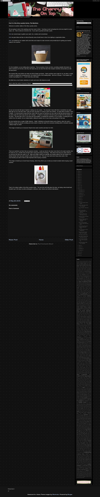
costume (78, 367)
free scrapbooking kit (80, 399)
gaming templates (83, 404)
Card (90, 272)
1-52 (78, 261)
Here (10, 34)
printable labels (85, 442)
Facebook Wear (88, 286)
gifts (79, 405)
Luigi (90, 309)
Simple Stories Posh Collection (81, 330)
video (83, 473)
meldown (84, 420)
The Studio (86, 340)
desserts (80, 372)
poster (78, 441)
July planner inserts (79, 301)
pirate (90, 437)
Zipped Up (82, 349)
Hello (81, 297)
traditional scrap (88, 468)
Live (86, 306)
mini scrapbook (83, 423)
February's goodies (80, 290)
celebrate (85, 361)
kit (82, 417)
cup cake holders (79, 369)
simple (80, 456)
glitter (81, 405)
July (90, 300)
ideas (80, 413)
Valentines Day (81, 346)
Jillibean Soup (88, 300)
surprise (86, 461)
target (85, 462)
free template (79, 400)
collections (89, 365)
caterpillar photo (81, 361)
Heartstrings (84, 296)
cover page (87, 367)
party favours (87, 434)
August (80, 196)
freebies (85, 402)
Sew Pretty (89, 328)
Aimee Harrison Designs (81, 265)
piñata (86, 438)
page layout (79, 430)
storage (84, 460)
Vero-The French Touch (87, 346)
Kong (84, 303)
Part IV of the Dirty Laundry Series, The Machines (83, 211)
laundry (81, 418)
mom (79, 424)
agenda (88, 350)
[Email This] (24, 201)
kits (84, 417)
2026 (79, 171)
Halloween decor (79, 296)
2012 (79, 255)
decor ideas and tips (88, 370)
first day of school (82, 386)
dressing (81, 380)
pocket (83, 440)
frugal (77, 403)
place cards (78, 439)
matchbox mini (79, 420)
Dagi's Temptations (80, 278)
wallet (79, 475)
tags (77, 462)
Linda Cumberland (81, 305)
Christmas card (82, 275)
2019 (79, 182)
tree (82, 470)
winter (84, 476)
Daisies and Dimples (87, 278)
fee (82, 385)
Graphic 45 (80, 295)
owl (83, 429)
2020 (79, 180)
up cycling (89, 472)
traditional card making (80, 468)
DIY (84, 277)
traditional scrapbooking (81, 469)
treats (81, 470)
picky (82, 437)
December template (85, 279)
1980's (87, 261)
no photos (78, 427)
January (80, 250)
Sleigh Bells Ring (88, 331)
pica (80, 437)
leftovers (84, 419)
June (80, 199)
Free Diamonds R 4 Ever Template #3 (83, 230)
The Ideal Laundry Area (83, 234)
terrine (82, 465)
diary (88, 372)
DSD (86, 277)
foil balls (86, 386)
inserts (82, 414)
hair (77, 406)
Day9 (78, 279)
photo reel (80, 436)
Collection (82, 276)
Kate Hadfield (89, 301)
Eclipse (80, 285)
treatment (78, 470)
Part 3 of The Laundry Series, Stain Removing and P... (83, 223)
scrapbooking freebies (81, 454)
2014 (79, 252)
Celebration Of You (85, 273)
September (81, 194)
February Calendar (79, 288)
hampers (82, 406)
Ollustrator (55, 494)
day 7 (81, 370)
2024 (79, 174)
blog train (82, 356)
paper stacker (79, 434)
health (90, 406)
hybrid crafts (87, 411)
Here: (10, 40)
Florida (87, 290)
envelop (78, 382)
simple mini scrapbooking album (86, 456)
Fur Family (88, 291)
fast (77, 384)
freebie (80, 402)
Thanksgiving (79, 337)
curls (88, 369)
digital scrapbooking (82, 374)
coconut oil (83, 365)
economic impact (82, 381)
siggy (77, 456)
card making (88, 359)
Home (41, 240)
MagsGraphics (83, 311)
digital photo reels (82, 373)
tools (85, 467)
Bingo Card (78, 271)
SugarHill (90, 335)
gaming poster (79, 404)
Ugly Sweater (86, 344)
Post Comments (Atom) (45, 244)
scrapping (86, 454)
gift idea (88, 404)
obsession (84, 427)
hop (80, 409)
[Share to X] (27, 201)
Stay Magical (82, 334)
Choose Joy (79, 274)
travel (87, 469)
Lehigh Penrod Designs (86, 304)
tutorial (87, 470)
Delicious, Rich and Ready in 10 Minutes (83, 217)
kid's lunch (89, 416)
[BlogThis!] (25, 201)
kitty (85, 417)
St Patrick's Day (88, 333)
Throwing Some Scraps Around (84, 342)
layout (84, 418)
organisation (89, 428)
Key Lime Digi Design (81, 302)
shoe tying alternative (82, 455)
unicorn (87, 471)
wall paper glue (83, 474)
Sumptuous (85, 336)
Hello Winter (83, 297)
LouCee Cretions (80, 308)
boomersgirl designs (85, 357)
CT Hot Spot (87, 272)
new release (89, 425)
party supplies (81, 435)
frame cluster (80, 387)
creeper (85, 368)
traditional (89, 467)
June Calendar (85, 301)
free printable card (86, 396)
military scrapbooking (80, 421)
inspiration (86, 414)
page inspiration (88, 429)
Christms (90, 275)
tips (81, 467)
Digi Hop (82, 280)
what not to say (84, 475)
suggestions (86, 460)
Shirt (84, 329)
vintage (85, 473)
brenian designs (88, 358)
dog (77, 379)
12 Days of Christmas (82, 261)
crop (87, 368)
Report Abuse (80, 165)
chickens (78, 363)
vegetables (80, 473)
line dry (87, 419)
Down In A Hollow (80, 284)
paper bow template (88, 431)
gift (86, 404)
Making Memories (83, 312)
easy (77, 381)
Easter (88, 284)
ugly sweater (84, 471)
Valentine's (86, 345)
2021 (79, 179)
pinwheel (84, 437)
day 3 (79, 370)
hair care (79, 406)
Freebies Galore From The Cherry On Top (83, 214)
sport (84, 458)
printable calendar (79, 442)
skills (88, 457)
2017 (79, 185)
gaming (90, 403)
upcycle (78, 473)
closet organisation (79, 364)
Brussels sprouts (81, 272)
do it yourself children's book (86, 378)
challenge (89, 361)
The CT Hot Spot (84, 337)
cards (84, 360)
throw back (85, 466)
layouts (78, 419)
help (86, 407)
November (81, 191)
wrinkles (83, 477)
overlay (81, 429)
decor (83, 370)
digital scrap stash (88, 373)
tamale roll (82, 462)
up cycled (78, 472)
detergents (86, 372)
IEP (85, 298)
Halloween (89, 295)
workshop (80, 477)
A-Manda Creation (83, 263)
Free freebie (81, 291)
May (80, 201)
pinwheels (87, 437)
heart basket (81, 407)
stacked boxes (88, 458)
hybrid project (81, 412)
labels (87, 417)
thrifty (82, 466)
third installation (79, 466)
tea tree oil (86, 463)
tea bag (87, 462)
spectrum (82, 458)
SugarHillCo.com (79, 336)
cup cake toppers (85, 369)
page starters (83, 430)
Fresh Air (84, 291)
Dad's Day (89, 277)
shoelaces (87, 455)
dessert (78, 372)
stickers (81, 460)
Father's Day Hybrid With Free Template (83, 206)
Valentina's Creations (82, 345)
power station (82, 441)
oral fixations (88, 427)
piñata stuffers (89, 438)
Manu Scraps (88, 312)
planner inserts (89, 439)
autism (83, 352)
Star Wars (78, 334)
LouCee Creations (87, 307)
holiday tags (78, 408)
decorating (78, 371)
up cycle (90, 471)
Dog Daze (88, 282)
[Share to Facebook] (28, 201)
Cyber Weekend (81, 277)
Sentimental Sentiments (80, 328)
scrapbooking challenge (80, 453)
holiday (90, 407)
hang (87, 406)
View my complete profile (81, 56)
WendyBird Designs (85, 347)
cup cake (89, 368)
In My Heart (88, 298)
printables (83, 443)
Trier (87, 343)
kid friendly (78, 416)
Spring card (84, 333)
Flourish (90, 290)
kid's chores (82, 416)
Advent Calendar (83, 264)
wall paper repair (87, 474)
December (81, 190)
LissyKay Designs (83, 306)
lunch (90, 419)
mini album (87, 421)
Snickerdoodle (86, 332)
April (80, 245)
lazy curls (81, 419)
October (80, 193)
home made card (88, 408)
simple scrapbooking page (81, 457)
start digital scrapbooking (85, 459)
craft (79, 368)
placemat (82, 439)
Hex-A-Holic (87, 297)
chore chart (87, 363)
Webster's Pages (80, 347)
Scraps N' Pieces (87, 327)
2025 (79, 172)
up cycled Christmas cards (84, 472)
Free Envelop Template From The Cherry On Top (83, 239)
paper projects (85, 433)
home (85, 408)
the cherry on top (87, 465)
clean (90, 363)
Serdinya (85, 328)
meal (82, 420)
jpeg (86, 415)
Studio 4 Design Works (83, 335)
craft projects (82, 368)
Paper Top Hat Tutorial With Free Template (83, 233)
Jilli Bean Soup (83, 300)
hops (82, 409)
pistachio (81, 438)
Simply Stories (82, 331)
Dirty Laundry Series (84, 282)
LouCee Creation (80, 307)
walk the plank (79, 474)
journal (80, 415)
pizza (84, 438)
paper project (80, 433)
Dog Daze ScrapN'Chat (84, 283)
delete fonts (89, 371)
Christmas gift (86, 275)
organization (78, 429)
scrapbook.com (81, 452)
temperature (85, 464)
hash (88, 406)
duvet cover (86, 380)
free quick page (82, 398)
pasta (84, 435)
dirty (81, 378)
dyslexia (90, 380)
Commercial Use (86, 276)
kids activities (80, 417)
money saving (82, 424)
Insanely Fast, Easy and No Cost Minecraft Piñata (83, 227)
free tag (86, 399)
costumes (81, 367)
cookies (90, 366)
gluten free (83, 405)
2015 (79, 188)
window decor (81, 476)
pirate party (78, 438)
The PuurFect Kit (82, 340)
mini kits (88, 422)
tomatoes (83, 467)
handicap (84, 406)
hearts (84, 407)
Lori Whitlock (89, 306)
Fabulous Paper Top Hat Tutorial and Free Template (83, 219)
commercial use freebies (84, 366)
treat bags (89, 469)
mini (84, 421)
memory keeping (88, 420)
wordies (78, 477)
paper (79, 431)
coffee (87, 365)
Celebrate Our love (79, 273)
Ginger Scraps (85, 292)
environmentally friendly (82, 382)
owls (84, 429)
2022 (79, 177)
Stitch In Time (86, 334)
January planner (83, 299)
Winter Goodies (86, 348)
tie (87, 466)
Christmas (84, 274)
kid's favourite (86, 416)
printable (89, 441)
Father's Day (79, 287)
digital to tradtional (80, 377)
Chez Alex (89, 273)
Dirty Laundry (79, 282)
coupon (84, 367)
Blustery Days (82, 271)
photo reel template (85, 436)
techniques (81, 464)
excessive (82, 383)
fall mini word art (88, 383)
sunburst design (82, 461)
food (90, 386)
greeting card (87, 405)
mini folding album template (83, 422)
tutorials (81, 471)
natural (83, 425)
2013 (79, 253)
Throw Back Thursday (84, 341)
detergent (83, 372)
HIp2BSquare (85, 295)
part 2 (82, 434)
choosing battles (82, 363)
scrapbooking (87, 452)
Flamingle (84, 290)
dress (88, 379)
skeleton (86, 457)
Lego (82, 304)
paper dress (83, 432)
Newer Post (13, 240)
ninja (90, 426)
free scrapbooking (88, 398)
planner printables (79, 440)
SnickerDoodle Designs (80, 332)
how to (86, 409)
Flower (78, 291)
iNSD (77, 413)
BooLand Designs (88, 271)
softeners (79, 458)
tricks (84, 470)
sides (90, 455)
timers (79, 467)
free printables (84, 397)
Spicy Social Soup (79, 333)
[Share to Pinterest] (29, 201)
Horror (80, 298)
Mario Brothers (86, 313)
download (85, 379)
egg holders (87, 381)
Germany (81, 292)
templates (79, 465)
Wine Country (82, 348)
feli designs (85, 385)
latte (79, 418)
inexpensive (84, 413)
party (84, 434)
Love (84, 308)
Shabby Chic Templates (80, 329)
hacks (90, 405)
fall (85, 383)
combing (78, 366)
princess (85, 441)
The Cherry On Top (87, 32)
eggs (90, 381)
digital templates (88, 376)
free (84, 387)
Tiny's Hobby (86, 342)
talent (79, 462)
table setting (89, 461)
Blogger (70, 494)
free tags (89, 399)
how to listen (82, 410)
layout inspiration (88, 418)
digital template (82, 376)
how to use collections (87, 410)
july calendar (89, 415)
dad (77, 370)
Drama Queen (85, 284)
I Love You (82, 298)
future (88, 403)
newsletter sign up (87, 426)
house (83, 409)
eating (79, 381)
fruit (86, 403)
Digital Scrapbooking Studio (85, 281)
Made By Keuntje (81, 310)
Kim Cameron (87, 302)
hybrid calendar (82, 411)
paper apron (83, 431)
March (80, 246)
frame (77, 387)
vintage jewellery (88, 473)
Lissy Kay (85, 305)
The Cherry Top (86, 338)
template (89, 464)
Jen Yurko (87, 299)
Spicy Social (89, 332)
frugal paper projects (82, 403)
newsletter (82, 426)
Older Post (69, 240)
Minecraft (78, 315)
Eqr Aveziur (82, 285)
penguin (86, 435)
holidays (82, 408)
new (86, 425)
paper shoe (89, 433)
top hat (87, 467)
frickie (90, 402)
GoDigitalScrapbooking (84, 294)
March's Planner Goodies (80, 313)
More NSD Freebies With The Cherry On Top (83, 237)
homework (78, 409)
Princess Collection (80, 327)
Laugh (80, 304)
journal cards (83, 415)
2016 (79, 187)
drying (83, 380)
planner (85, 439)
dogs (79, 379)
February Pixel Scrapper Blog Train (85, 289)
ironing (78, 415)
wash (81, 475)
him (88, 407)
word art (90, 476)
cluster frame (87, 364)
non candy (81, 427)
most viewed (86, 424)
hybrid (78, 411)
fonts (88, 386)
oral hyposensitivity (84, 428)
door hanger (82, 379)
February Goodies (85, 288)
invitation (90, 414)
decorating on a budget (83, 371)
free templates (85, 400)
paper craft (79, 432)
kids (77, 417)
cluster (83, 364)
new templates (79, 426)
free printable (84, 394)
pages (87, 430)
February (81, 248)
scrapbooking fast (88, 453)
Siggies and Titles (88, 329)
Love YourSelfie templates (85, 309)
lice (85, 419)
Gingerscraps (84, 293)
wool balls (87, 476)
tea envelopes (82, 463)
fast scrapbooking (85, 384)
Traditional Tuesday (84, 343)
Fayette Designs (85, 287)
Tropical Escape (81, 344)
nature (85, 425)
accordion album (86, 349)
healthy (78, 407)
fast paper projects (80, 384)
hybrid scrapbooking (87, 412)
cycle (90, 369)
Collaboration (78, 276)
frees (88, 402)
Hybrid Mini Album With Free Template (83, 243)
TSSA (90, 336)
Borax (77, 272)
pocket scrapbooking (87, 440)
